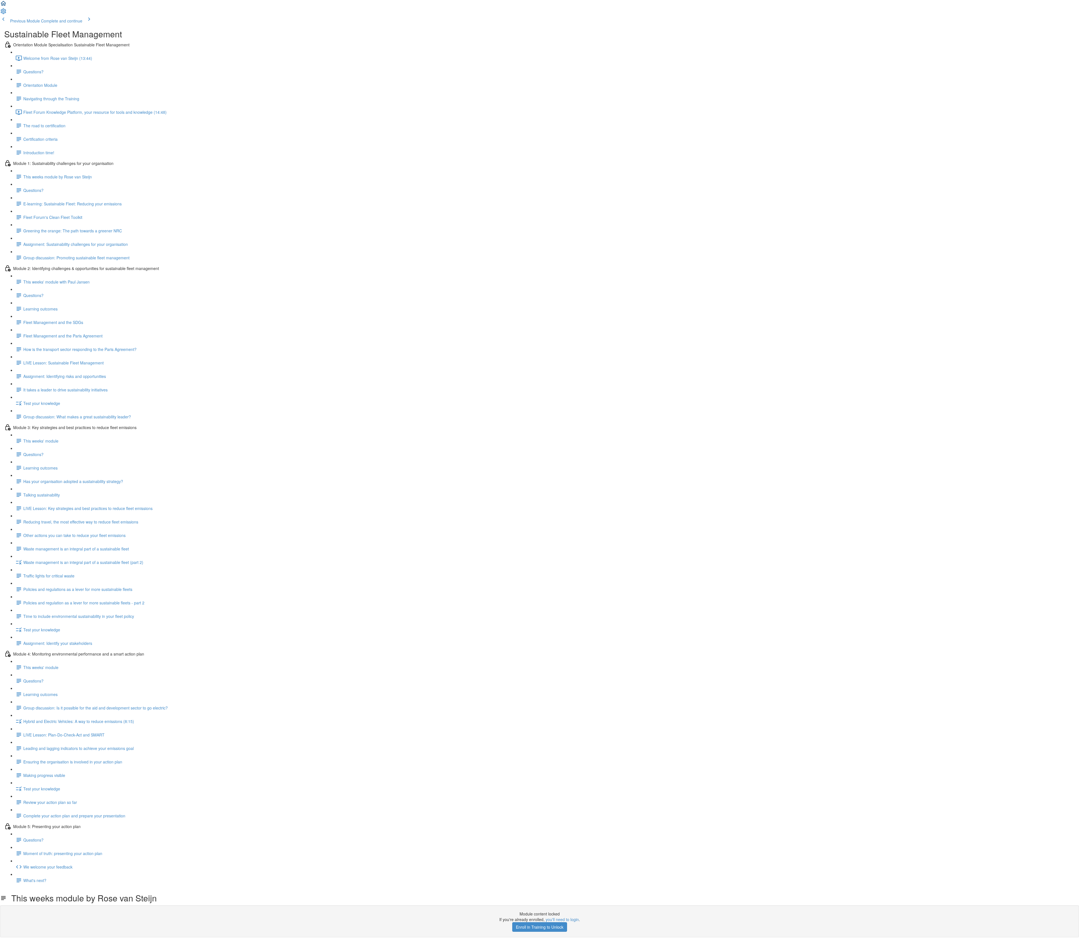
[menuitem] (3, 13)
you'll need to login (562, 919)
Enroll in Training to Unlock (539, 927)
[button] (3, 5)
